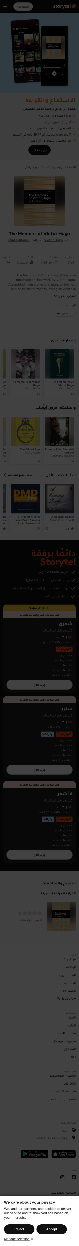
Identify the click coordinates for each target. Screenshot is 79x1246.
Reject (19, 1229)
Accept (51, 1229)
